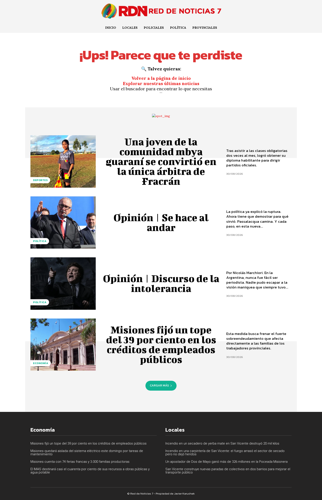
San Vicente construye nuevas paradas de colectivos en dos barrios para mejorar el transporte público (227, 470)
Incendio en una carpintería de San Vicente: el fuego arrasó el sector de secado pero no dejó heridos (225, 452)
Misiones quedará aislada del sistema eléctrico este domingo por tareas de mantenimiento (86, 452)
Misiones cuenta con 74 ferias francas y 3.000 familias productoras (79, 462)
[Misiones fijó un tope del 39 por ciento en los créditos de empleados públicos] (63, 345)
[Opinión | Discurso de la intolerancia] (63, 283)
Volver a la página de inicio (161, 78)
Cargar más (159, 385)
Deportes (40, 180)
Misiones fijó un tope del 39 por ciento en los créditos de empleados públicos (161, 344)
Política (39, 241)
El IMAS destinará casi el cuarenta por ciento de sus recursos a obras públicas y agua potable (90, 470)
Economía (40, 363)
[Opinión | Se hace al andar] (63, 222)
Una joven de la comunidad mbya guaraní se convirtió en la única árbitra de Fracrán (161, 161)
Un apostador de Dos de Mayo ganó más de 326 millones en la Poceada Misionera (226, 462)
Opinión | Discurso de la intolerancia (161, 283)
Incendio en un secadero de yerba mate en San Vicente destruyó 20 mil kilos (222, 443)
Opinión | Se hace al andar (161, 222)
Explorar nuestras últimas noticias (161, 83)
